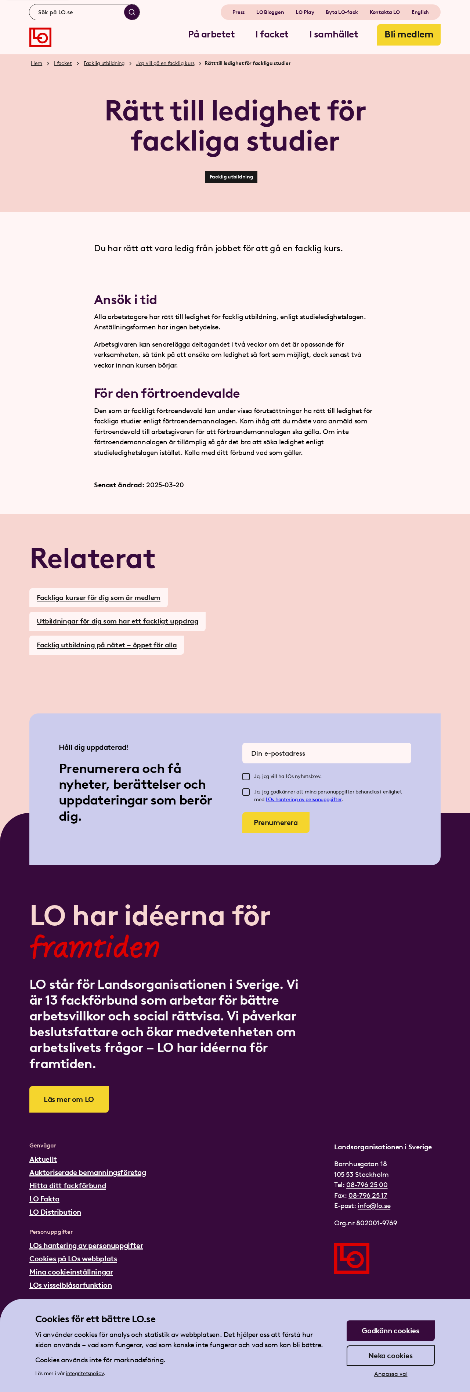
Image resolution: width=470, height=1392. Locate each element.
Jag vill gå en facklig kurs (165, 63)
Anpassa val (391, 1373)
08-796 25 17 (367, 1195)
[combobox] (84, 12)
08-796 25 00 (366, 1185)
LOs (270, 799)
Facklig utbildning (104, 63)
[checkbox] (246, 776)
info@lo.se (374, 1205)
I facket (63, 63)
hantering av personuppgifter (308, 799)
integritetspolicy (85, 1373)
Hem (36, 63)
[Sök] (132, 12)
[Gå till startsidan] (40, 37)
